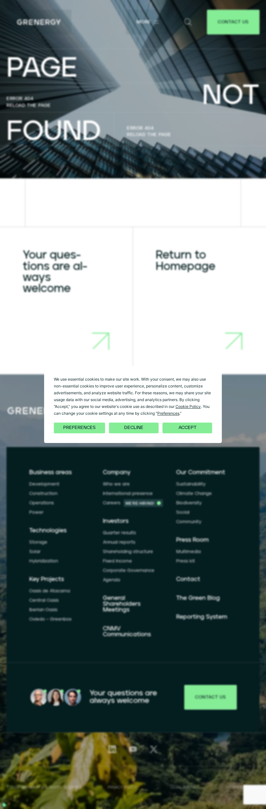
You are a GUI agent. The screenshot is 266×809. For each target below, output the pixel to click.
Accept (187, 428)
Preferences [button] (168, 413)
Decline (133, 428)
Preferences (79, 428)
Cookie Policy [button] (188, 406)
